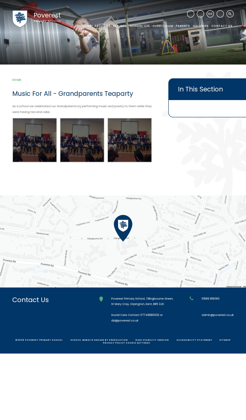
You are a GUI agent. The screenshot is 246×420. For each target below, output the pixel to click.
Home (17, 80)
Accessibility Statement (195, 340)
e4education (118, 340)
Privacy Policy (114, 342)
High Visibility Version (152, 340)
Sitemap (225, 340)
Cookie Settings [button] (138, 342)
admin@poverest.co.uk (218, 315)
